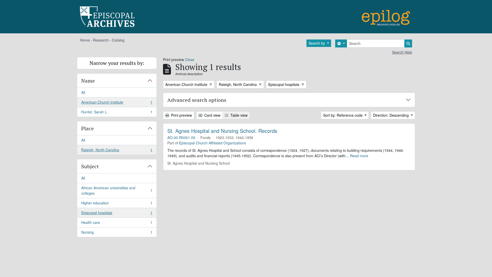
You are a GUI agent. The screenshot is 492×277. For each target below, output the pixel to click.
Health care (116, 223)
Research (101, 40)
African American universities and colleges (116, 190)
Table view (238, 115)
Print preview (181, 115)
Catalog (118, 40)
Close (189, 59)
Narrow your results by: (117, 63)
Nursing (116, 233)
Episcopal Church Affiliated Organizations (212, 142)
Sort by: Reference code (343, 115)
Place (87, 128)
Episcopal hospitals (116, 214)
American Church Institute (116, 103)
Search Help (402, 52)
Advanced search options (196, 99)
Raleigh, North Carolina (116, 151)
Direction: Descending (391, 115)
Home (85, 40)
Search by (317, 43)
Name (88, 80)
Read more (359, 155)
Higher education (116, 204)
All (83, 92)
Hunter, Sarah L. (116, 113)
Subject (90, 166)
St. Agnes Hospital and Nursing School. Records (222, 131)
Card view (211, 115)
